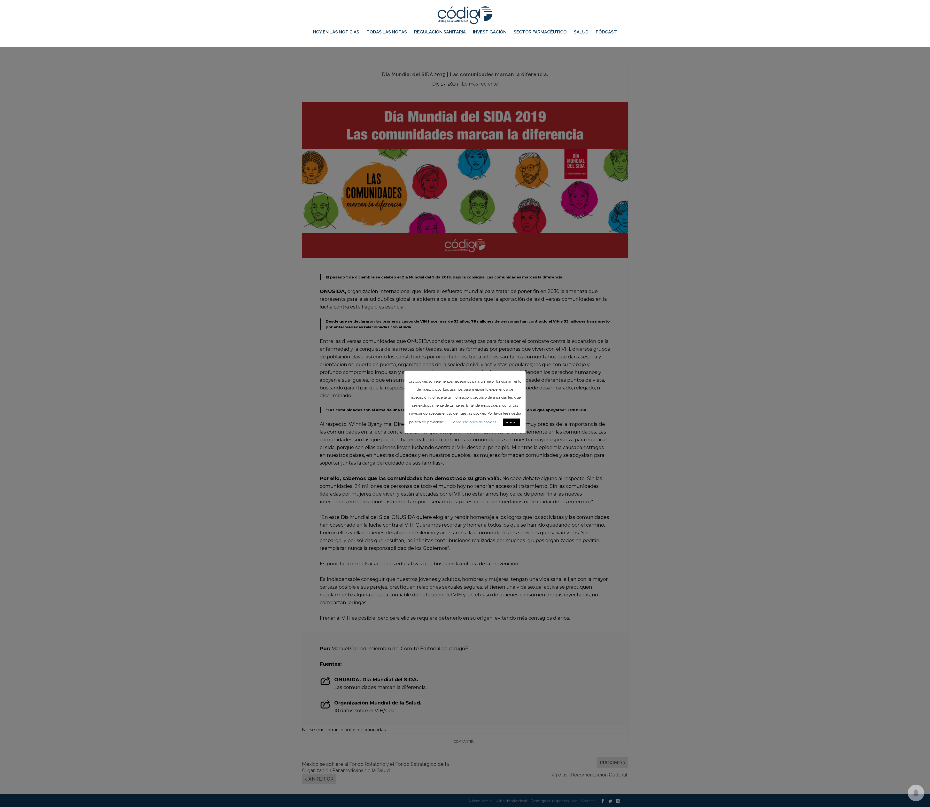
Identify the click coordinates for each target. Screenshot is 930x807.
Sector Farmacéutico (540, 32)
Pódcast (606, 32)
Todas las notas (386, 32)
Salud (581, 32)
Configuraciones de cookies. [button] (474, 422)
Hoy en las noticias (336, 32)
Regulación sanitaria (440, 32)
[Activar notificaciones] (916, 793)
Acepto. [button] (511, 422)
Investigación (489, 32)
